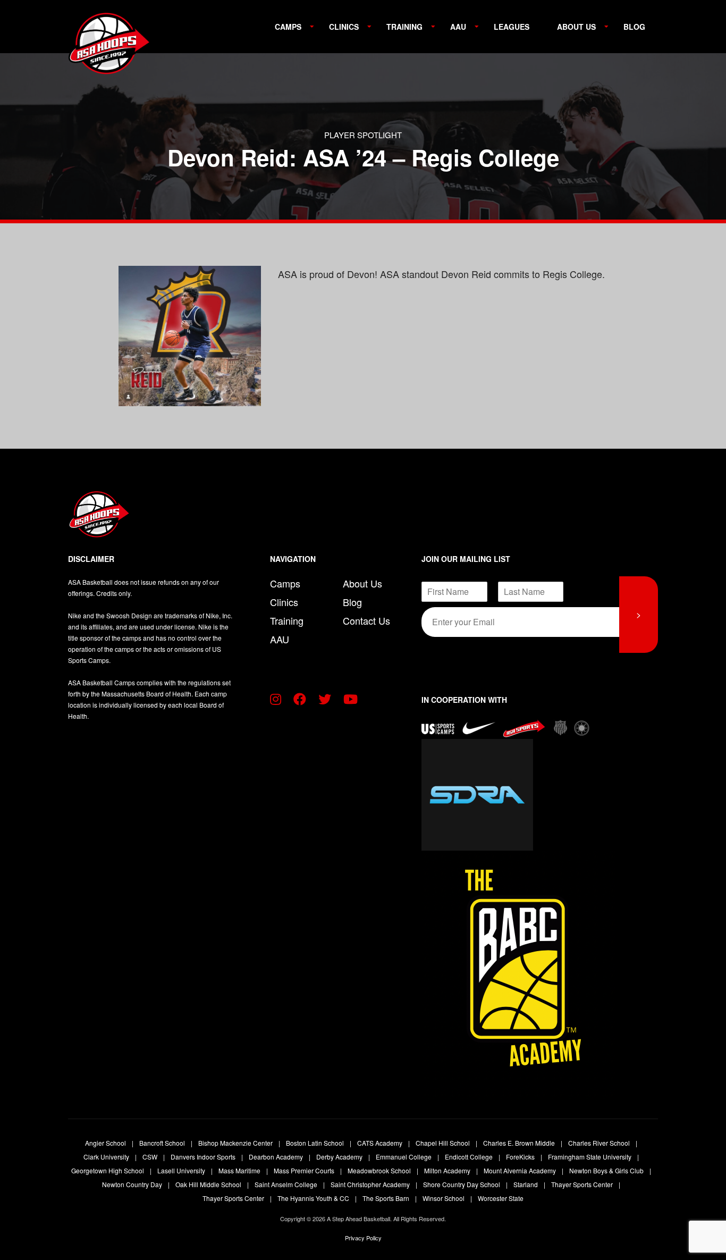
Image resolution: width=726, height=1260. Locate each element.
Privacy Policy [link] (363, 1237)
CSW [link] (150, 1156)
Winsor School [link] (444, 1198)
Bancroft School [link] (163, 1142)
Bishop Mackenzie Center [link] (236, 1142)
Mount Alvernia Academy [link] (521, 1170)
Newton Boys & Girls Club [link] (607, 1170)
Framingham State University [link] (590, 1156)
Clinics (344, 26)
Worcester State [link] (501, 1198)
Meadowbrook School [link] (380, 1170)
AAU (458, 26)
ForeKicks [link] (521, 1156)
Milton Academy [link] (448, 1170)
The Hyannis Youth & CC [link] (314, 1198)
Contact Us (366, 620)
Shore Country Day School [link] (462, 1184)
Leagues (511, 26)
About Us (576, 26)
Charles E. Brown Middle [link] (519, 1142)
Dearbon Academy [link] (277, 1156)
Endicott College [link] (469, 1156)
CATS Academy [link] (380, 1142)
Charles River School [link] (599, 1142)
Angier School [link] (106, 1142)
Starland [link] (526, 1184)
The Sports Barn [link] (386, 1198)
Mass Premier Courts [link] (305, 1170)
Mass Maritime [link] (240, 1170)
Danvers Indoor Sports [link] (204, 1156)
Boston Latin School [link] (315, 1142)
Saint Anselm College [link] (287, 1184)
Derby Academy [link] (340, 1156)
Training (404, 26)
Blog (634, 26)
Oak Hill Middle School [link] (209, 1184)
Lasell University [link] (182, 1170)
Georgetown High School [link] (108, 1170)
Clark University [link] (107, 1156)
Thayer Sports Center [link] (582, 1184)
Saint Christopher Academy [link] (371, 1184)
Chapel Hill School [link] (443, 1142)
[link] (110, 48)
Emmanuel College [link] (404, 1156)
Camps (288, 26)
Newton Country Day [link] (133, 1184)
